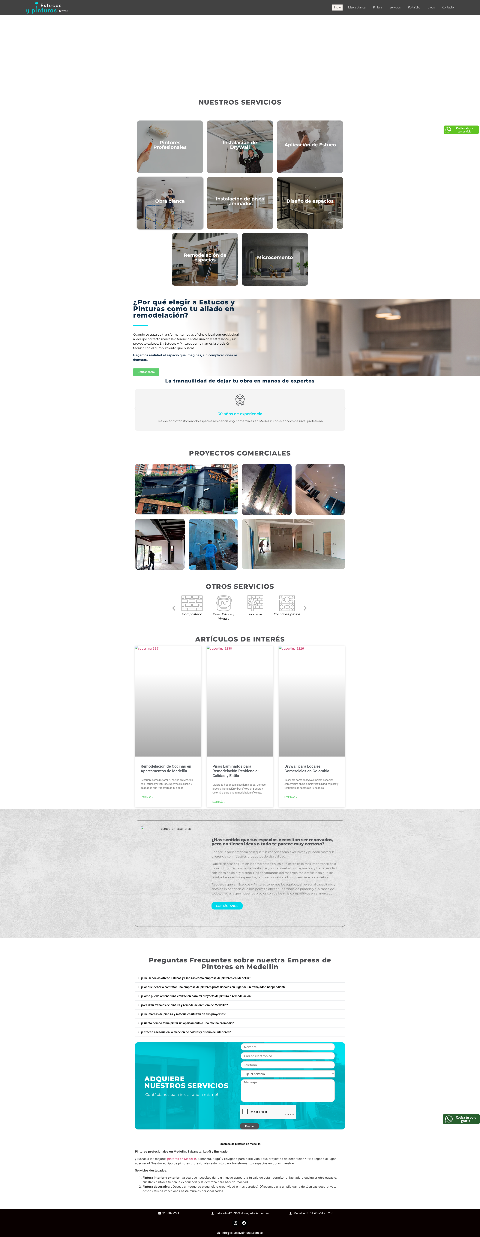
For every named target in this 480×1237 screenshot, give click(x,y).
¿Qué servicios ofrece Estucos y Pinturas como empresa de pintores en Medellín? (195, 978)
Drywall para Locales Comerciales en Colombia (306, 768)
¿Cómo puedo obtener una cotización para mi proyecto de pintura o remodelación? (196, 996)
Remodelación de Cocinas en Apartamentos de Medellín (166, 768)
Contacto (448, 7)
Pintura (377, 7)
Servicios (395, 7)
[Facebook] (244, 1223)
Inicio (337, 7)
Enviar (249, 1126)
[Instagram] (235, 1223)
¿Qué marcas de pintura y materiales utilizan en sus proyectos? (183, 1014)
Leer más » (147, 797)
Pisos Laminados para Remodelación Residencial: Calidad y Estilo (236, 771)
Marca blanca (357, 7)
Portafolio (414, 7)
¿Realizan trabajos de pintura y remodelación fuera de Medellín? (184, 1005)
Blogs (431, 7)
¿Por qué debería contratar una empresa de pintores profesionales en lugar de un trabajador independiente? (214, 987)
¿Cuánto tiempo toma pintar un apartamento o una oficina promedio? (187, 1023)
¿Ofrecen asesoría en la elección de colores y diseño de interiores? (186, 1032)
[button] (135, 408)
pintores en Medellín (181, 1159)
